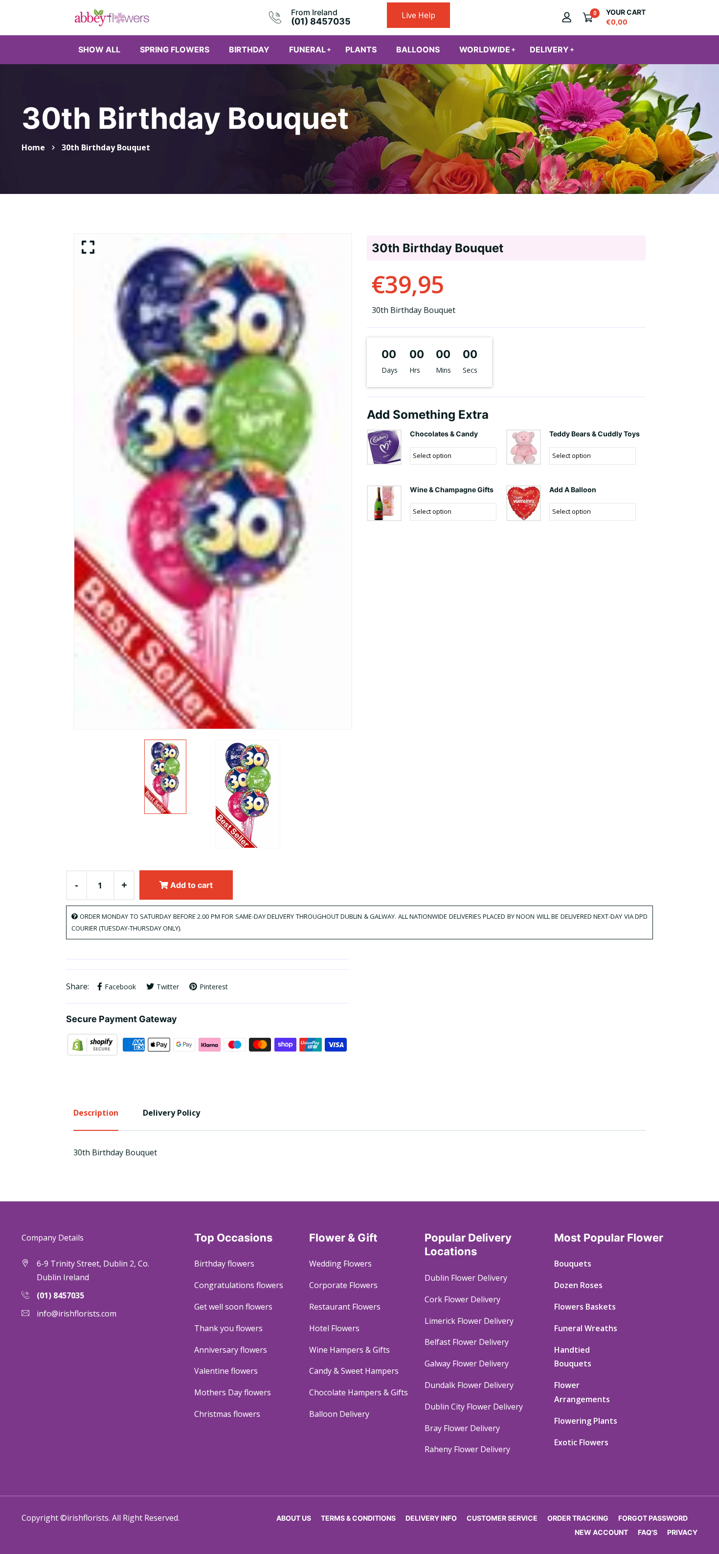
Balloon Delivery (339, 1414)
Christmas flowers (227, 1414)
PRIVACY (682, 1532)
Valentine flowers (226, 1370)
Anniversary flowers (230, 1349)
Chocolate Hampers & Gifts (358, 1392)
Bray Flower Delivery (462, 1428)
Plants (361, 49)
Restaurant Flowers (345, 1306)
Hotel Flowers (334, 1328)
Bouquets (572, 1263)
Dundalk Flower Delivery (469, 1385)
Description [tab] (95, 1112)
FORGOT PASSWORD (653, 1518)
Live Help (418, 15)
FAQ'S (647, 1532)
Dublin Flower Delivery (466, 1277)
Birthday (249, 49)
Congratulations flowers (238, 1285)
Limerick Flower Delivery (469, 1320)
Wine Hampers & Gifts (349, 1349)
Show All (99, 49)
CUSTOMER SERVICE (502, 1518)
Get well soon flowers (233, 1306)
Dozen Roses (578, 1285)
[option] (212, 481)
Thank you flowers (228, 1328)
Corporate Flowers (343, 1285)
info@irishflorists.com (76, 1313)
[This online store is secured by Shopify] (93, 1043)
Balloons (418, 49)
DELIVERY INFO (431, 1518)
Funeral (307, 49)
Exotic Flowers (581, 1442)
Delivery (549, 49)
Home (33, 147)
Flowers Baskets (585, 1306)
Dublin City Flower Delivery (474, 1406)
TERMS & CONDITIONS (358, 1518)
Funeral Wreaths (585, 1328)
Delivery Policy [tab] (171, 1112)
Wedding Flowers (340, 1263)
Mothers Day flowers (232, 1392)
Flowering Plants (585, 1420)
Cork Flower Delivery (462, 1299)
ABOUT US (293, 1518)
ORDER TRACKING (577, 1518)
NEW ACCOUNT (601, 1532)
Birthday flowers (224, 1263)
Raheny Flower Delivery (467, 1449)
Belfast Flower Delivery (467, 1342)
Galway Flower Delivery (467, 1363)
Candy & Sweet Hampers (354, 1370)
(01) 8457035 (321, 21)
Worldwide (484, 49)
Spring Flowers (174, 49)
